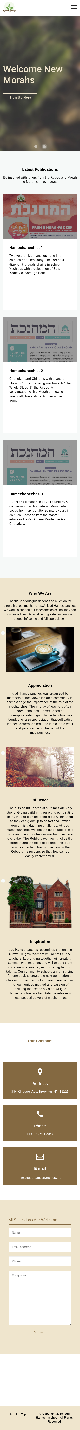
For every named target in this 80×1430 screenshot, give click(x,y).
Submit (40, 1332)
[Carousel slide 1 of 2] (35, 146)
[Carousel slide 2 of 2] (44, 146)
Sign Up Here (20, 97)
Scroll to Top (17, 1414)
